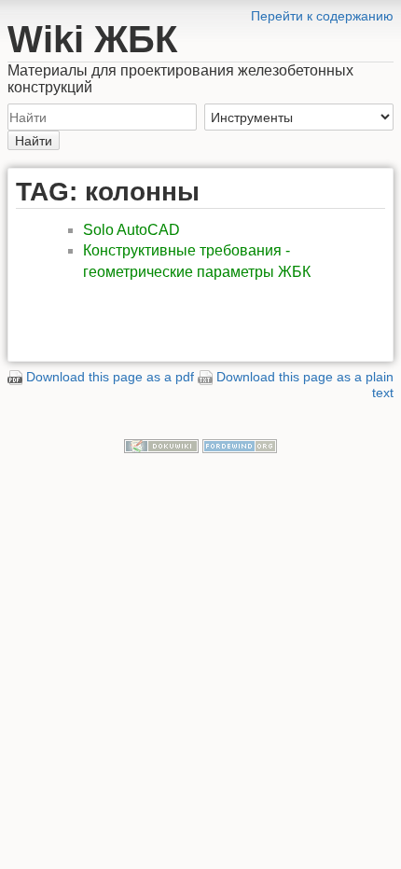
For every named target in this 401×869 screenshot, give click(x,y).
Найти (33, 140)
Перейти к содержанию (322, 15)
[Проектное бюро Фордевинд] (239, 445)
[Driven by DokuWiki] (161, 445)
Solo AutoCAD (131, 230)
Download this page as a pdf (110, 376)
